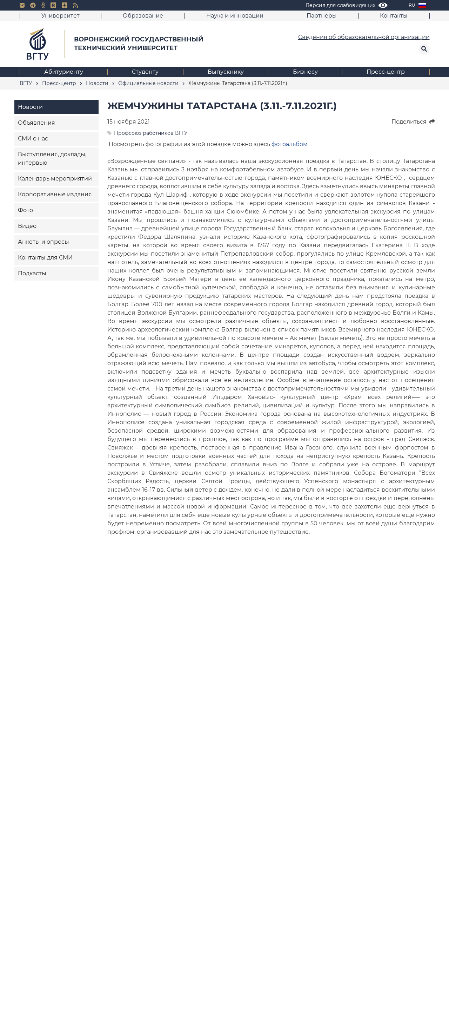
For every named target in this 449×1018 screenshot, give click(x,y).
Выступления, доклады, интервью (52, 158)
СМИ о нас (33, 138)
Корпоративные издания (55, 194)
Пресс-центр (386, 71)
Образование (143, 15)
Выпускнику (226, 71)
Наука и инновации (234, 15)
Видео (27, 226)
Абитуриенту (63, 71)
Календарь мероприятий (55, 178)
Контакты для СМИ (45, 257)
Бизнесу (305, 71)
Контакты (394, 15)
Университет (60, 15)
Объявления (36, 122)
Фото (25, 210)
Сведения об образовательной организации (364, 37)
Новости (30, 107)
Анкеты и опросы (43, 241)
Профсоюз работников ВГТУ (151, 133)
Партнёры (322, 15)
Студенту (145, 71)
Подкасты (32, 273)
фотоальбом (290, 144)
